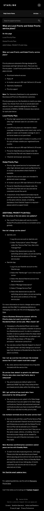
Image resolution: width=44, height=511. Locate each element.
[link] (9, 5)
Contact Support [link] (33, 490)
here (38, 452)
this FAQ (11, 336)
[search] (39, 21)
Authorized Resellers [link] (31, 505)
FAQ (15, 307)
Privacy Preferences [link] (27, 508)
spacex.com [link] (34, 502)
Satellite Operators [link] (18, 505)
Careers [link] (8, 505)
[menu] (39, 5)
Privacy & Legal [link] (15, 508)
